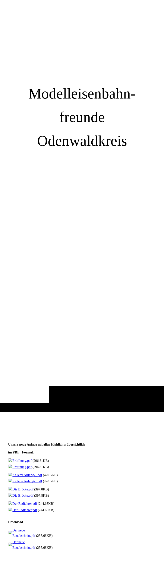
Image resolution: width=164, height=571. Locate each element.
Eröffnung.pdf (22, 460)
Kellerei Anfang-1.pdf (27, 475)
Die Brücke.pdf (22, 489)
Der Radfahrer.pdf (24, 503)
